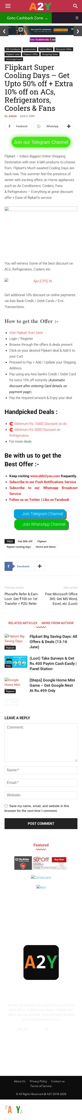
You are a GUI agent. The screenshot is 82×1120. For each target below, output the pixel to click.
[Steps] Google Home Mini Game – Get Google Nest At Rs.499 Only (52, 685)
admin (13, 116)
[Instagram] (34, 1064)
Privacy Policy (38, 1081)
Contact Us (41, 1034)
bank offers (46, 49)
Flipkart (41, 541)
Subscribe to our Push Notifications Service (42, 482)
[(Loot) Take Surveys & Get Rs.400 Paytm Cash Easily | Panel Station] (16, 662)
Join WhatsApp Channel (43, 524)
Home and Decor (46, 546)
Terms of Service (41, 1086)
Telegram (37, 1029)
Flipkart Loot (13, 54)
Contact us (58, 1081)
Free (8, 665)
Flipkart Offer (30, 54)
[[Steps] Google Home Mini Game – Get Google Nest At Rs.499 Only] (16, 685)
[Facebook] (10, 1064)
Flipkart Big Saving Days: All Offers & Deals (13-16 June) (53, 641)
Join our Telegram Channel (41, 142)
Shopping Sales (50, 54)
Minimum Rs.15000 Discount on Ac (41, 424)
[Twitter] (59, 1064)
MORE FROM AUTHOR (58, 623)
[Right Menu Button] (79, 1117)
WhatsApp (57, 1029)
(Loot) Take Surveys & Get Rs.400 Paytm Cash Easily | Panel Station (53, 663)
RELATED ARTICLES (22, 623)
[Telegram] (47, 1064)
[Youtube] (71, 1064)
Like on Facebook (56, 500)
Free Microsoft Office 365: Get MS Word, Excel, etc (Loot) (61, 599)
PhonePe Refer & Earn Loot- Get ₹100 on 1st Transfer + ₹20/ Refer (21, 599)
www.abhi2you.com (45, 476)
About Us (20, 1081)
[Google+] (22, 1064)
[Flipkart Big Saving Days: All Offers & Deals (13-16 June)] (16, 642)
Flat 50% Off (25, 541)
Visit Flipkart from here (26, 333)
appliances (30, 49)
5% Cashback (13, 49)
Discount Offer (64, 49)
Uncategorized (14, 59)
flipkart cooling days (19, 546)
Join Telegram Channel (42, 513)
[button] (75, 6)
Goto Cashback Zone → (26, 17)
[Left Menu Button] (2, 1102)
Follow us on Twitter (24, 500)
